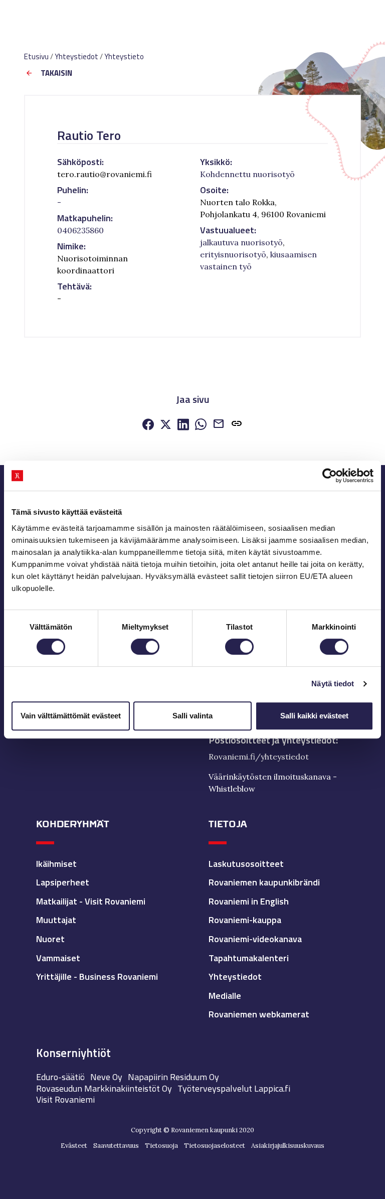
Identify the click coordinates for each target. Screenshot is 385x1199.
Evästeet (74, 1145)
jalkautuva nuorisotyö (241, 242)
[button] (237, 425)
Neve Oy (106, 1077)
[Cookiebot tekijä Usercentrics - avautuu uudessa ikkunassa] (329, 475)
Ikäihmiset (56, 863)
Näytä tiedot (332, 683)
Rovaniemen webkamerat (259, 1014)
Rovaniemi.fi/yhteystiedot (259, 757)
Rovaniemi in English (249, 901)
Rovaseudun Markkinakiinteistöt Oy (104, 1088)
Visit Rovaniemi (65, 1099)
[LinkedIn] (183, 425)
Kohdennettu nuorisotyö (247, 174)
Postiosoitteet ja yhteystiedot (272, 739)
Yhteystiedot (76, 56)
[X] (165, 425)
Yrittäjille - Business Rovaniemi (97, 976)
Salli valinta (192, 715)
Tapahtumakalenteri (249, 958)
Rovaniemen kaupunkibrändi (264, 882)
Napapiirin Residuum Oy (173, 1077)
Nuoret (50, 939)
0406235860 (80, 230)
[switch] (145, 647)
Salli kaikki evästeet (314, 715)
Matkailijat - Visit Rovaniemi (90, 901)
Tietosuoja (161, 1145)
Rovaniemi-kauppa (245, 920)
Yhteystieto (124, 56)
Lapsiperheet (62, 882)
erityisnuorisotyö (233, 254)
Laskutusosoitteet (246, 863)
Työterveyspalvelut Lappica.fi (233, 1088)
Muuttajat (56, 920)
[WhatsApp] (201, 425)
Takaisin (56, 73)
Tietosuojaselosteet (214, 1145)
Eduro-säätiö (60, 1077)
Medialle (225, 995)
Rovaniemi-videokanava (255, 939)
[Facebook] (148, 425)
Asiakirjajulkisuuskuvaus (287, 1145)
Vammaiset (58, 958)
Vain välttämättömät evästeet (71, 715)
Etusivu (36, 56)
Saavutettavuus (116, 1145)
